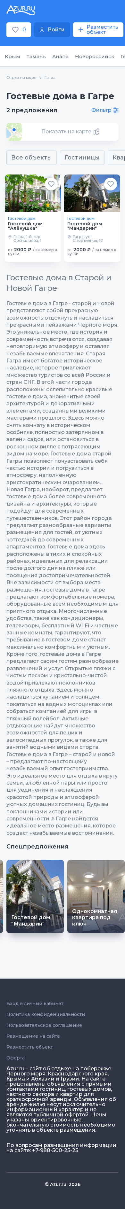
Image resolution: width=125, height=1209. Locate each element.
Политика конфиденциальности (45, 1014)
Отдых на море (21, 78)
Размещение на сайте (33, 1036)
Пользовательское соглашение (44, 1025)
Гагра (50, 78)
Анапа (60, 56)
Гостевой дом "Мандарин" (84, 225)
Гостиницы (82, 157)
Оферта (15, 1058)
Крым (12, 56)
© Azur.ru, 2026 (62, 1184)
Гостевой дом (21, 219)
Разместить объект (29, 1047)
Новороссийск (94, 56)
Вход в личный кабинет (34, 1003)
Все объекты (31, 157)
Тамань (36, 56)
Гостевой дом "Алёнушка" (25, 225)
